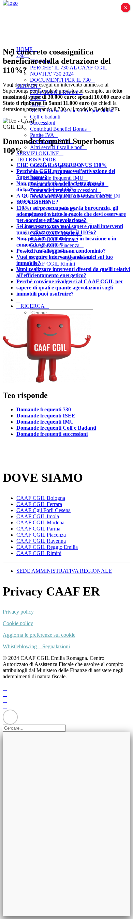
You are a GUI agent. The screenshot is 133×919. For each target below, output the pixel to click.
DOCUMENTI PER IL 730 (60, 80)
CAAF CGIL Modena (40, 522)
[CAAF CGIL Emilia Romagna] (66, 20)
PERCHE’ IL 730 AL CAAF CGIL (68, 67)
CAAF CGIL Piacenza (41, 535)
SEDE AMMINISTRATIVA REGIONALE (64, 571)
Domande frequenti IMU (57, 178)
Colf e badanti (45, 117)
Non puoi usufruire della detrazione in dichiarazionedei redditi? (60, 186)
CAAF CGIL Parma (38, 529)
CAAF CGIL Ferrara (39, 504)
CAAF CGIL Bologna (40, 498)
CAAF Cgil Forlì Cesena (43, 510)
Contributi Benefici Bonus (58, 129)
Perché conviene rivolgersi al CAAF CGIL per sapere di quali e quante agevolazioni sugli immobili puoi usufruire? (69, 288)
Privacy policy (18, 612)
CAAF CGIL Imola (37, 516)
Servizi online (37, 153)
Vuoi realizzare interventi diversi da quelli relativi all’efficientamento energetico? (73, 272)
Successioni (42, 123)
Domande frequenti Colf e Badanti (56, 428)
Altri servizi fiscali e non (56, 147)
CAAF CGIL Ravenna (41, 541)
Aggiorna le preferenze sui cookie (39, 635)
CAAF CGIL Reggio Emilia (47, 547)
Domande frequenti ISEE (45, 415)
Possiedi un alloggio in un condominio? (61, 251)
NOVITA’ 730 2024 (52, 74)
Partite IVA (42, 135)
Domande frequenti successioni (52, 434)
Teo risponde (36, 159)
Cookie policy (18, 623)
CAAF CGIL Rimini (52, 264)
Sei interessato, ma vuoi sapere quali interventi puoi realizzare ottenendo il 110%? (69, 229)
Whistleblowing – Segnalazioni (36, 646)
